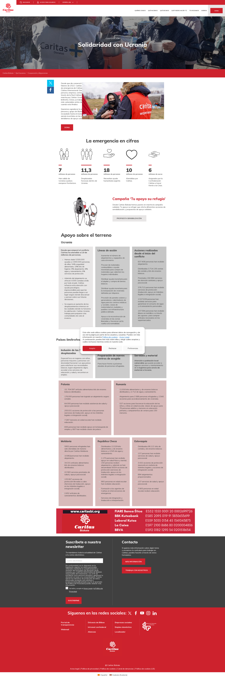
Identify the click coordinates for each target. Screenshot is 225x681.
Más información (133, 562)
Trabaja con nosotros (136, 570)
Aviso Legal (124, 337)
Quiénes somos (140, 10)
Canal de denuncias (125, 669)
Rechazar (112, 348)
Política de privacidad (90, 669)
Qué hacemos (153, 10)
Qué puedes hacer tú (179, 10)
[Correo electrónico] (84, 560)
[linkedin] (154, 613)
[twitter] (130, 613)
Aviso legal (74, 669)
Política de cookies (110, 337)
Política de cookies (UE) (145, 669)
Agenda (204, 10)
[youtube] (142, 613)
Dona (217, 11)
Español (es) (67, 2)
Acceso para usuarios (47, 2)
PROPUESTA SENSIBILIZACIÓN (129, 218)
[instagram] (148, 613)
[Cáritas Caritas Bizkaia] (8, 8)
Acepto (92, 348)
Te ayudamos (194, 10)
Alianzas (92, 632)
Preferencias (133, 348)
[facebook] (136, 613)
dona (67, 127)
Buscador (26, 2)
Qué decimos (164, 10)
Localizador (120, 632)
